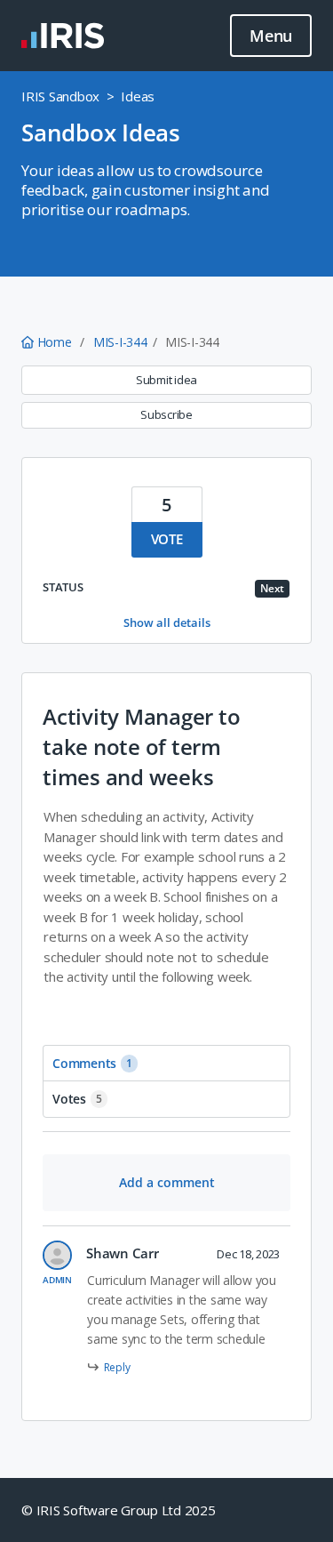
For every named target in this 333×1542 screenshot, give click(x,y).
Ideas (138, 96)
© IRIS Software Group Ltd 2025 (118, 1510)
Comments (92, 1063)
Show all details (166, 622)
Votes (77, 1098)
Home (54, 341)
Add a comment (167, 1182)
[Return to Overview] (62, 35)
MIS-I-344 (120, 341)
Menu (271, 35)
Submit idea (166, 380)
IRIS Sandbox (60, 96)
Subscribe (166, 414)
